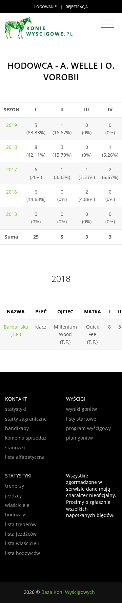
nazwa (16, 311)
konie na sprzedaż (25, 437)
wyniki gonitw (81, 409)
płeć (41, 311)
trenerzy (14, 486)
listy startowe (81, 419)
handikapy (17, 428)
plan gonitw (79, 437)
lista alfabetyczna (25, 457)
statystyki (15, 409)
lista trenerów (21, 524)
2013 (11, 214)
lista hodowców (22, 553)
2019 (11, 125)
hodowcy (15, 514)
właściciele (17, 505)
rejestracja (77, 6)
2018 (11, 147)
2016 (11, 191)
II (119, 311)
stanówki (15, 447)
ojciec (65, 311)
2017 (11, 169)
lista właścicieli (22, 543)
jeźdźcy (13, 495)
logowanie (45, 6)
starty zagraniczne (26, 419)
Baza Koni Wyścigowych (68, 592)
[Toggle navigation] (107, 24)
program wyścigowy (88, 428)
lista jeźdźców (21, 534)
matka (92, 311)
